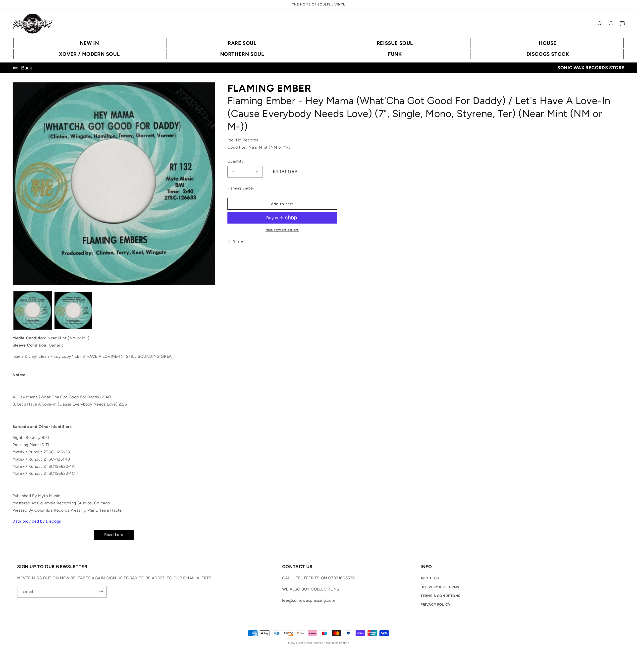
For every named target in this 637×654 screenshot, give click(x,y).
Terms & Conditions (441, 596)
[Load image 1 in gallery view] (33, 311)
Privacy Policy (435, 604)
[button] (600, 23)
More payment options (282, 230)
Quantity (235, 161)
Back (26, 67)
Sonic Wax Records (311, 642)
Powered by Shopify (336, 642)
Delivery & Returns (440, 587)
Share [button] (238, 241)
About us (430, 578)
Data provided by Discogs (36, 521)
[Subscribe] (101, 591)
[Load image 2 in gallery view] (73, 311)
